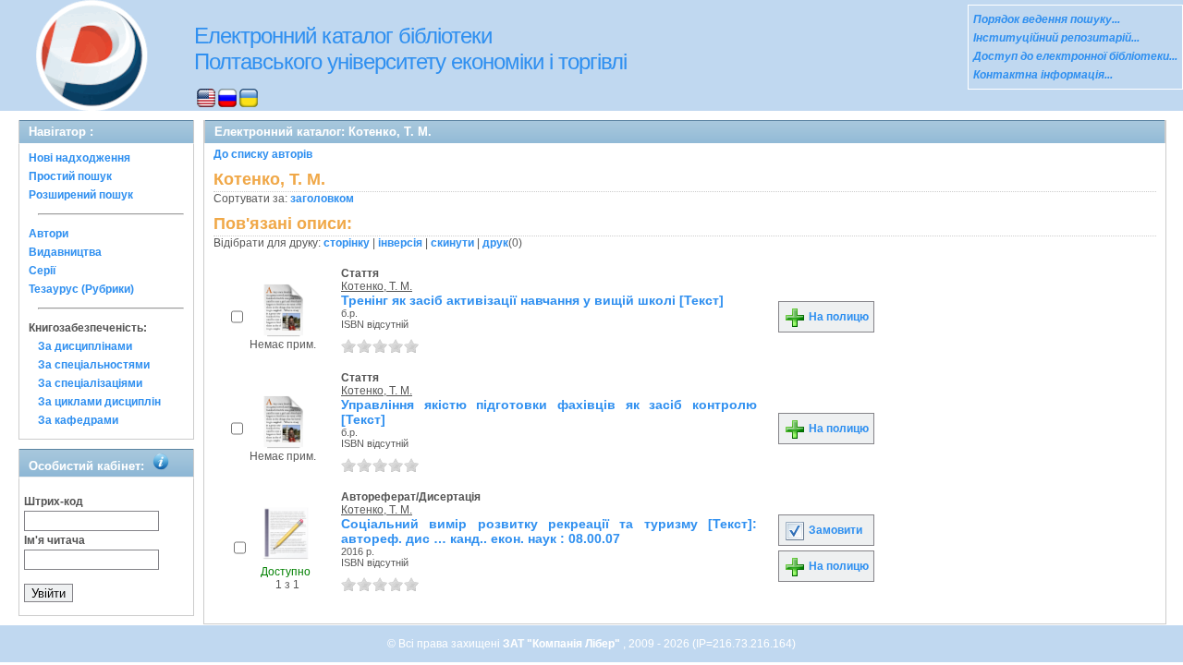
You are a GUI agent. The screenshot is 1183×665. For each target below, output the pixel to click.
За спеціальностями (94, 364)
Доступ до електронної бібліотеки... (1075, 56)
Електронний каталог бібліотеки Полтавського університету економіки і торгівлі (410, 48)
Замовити (834, 530)
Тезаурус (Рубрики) (81, 289)
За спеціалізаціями (90, 383)
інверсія (400, 242)
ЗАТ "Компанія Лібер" (563, 643)
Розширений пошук (81, 194)
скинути (452, 242)
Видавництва (65, 252)
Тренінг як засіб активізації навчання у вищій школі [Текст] (532, 300)
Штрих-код (53, 501)
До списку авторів (262, 154)
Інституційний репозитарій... (1056, 37)
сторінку (346, 242)
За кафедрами (78, 420)
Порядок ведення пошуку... (1046, 19)
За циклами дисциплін (99, 401)
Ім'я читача (54, 540)
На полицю (837, 316)
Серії (42, 270)
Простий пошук (70, 176)
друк (495, 242)
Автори (48, 233)
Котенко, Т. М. (376, 286)
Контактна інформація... (1043, 74)
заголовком (322, 198)
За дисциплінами (85, 346)
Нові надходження (79, 157)
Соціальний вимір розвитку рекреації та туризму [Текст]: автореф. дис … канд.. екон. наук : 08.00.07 (549, 531)
